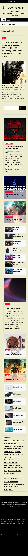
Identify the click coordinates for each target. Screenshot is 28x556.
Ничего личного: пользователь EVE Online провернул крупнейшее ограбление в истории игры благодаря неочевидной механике (13, 378)
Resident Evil (16, 457)
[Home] (3, 19)
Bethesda (11, 440)
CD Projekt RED (19, 440)
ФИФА (17, 478)
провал (6, 489)
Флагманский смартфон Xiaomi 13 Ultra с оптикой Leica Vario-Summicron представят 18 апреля (18, 415)
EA (22, 446)
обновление (20, 484)
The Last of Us (12, 468)
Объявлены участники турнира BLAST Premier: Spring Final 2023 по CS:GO (17, 228)
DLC (15, 446)
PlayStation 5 (16, 454)
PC (20, 451)
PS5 (10, 457)
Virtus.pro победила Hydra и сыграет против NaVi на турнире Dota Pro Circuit (18, 235)
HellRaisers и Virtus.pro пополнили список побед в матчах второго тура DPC (18, 256)
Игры (5, 478)
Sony (20, 465)
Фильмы (15, 481)
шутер (11, 489)
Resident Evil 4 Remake (11, 462)
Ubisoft (20, 468)
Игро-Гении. (14, 7)
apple (5, 440)
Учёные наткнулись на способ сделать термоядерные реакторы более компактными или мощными (14, 308)
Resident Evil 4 (8, 459)
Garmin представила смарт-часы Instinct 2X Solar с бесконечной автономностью (18, 401)
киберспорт (7, 484)
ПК (8, 478)
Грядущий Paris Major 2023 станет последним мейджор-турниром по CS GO (17, 242)
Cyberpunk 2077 (8, 446)
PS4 (22, 454)
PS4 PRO (6, 457)
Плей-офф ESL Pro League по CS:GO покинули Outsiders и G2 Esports (18, 263)
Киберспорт (8, 143)
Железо (7, 303)
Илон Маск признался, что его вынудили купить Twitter (17, 387)
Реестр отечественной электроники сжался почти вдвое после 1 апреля (17, 429)
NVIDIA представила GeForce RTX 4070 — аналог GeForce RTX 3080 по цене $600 (18, 394)
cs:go (16, 443)
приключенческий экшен (12, 487)
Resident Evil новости (11, 465)
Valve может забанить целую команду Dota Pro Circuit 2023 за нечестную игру (14, 220)
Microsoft (18, 448)
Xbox (4, 38)
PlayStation (7, 454)
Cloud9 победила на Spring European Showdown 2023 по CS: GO (14, 195)
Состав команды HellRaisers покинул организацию (14, 147)
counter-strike (9, 443)
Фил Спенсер (8, 481)
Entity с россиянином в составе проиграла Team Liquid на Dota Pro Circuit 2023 (18, 249)
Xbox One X (13, 473)
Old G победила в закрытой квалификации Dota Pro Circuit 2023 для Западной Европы (18, 270)
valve (5, 470)
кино (13, 484)
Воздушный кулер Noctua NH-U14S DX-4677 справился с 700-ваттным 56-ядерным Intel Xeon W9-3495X (14, 353)
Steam (5, 468)
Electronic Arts (9, 448)
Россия (12, 478)
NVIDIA (17, 451)
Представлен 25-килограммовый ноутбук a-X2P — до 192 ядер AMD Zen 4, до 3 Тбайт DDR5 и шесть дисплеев (18, 422)
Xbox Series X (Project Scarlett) (14, 476)
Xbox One (6, 473)
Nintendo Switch (9, 451)
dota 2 (19, 446)
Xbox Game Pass (16, 470)
